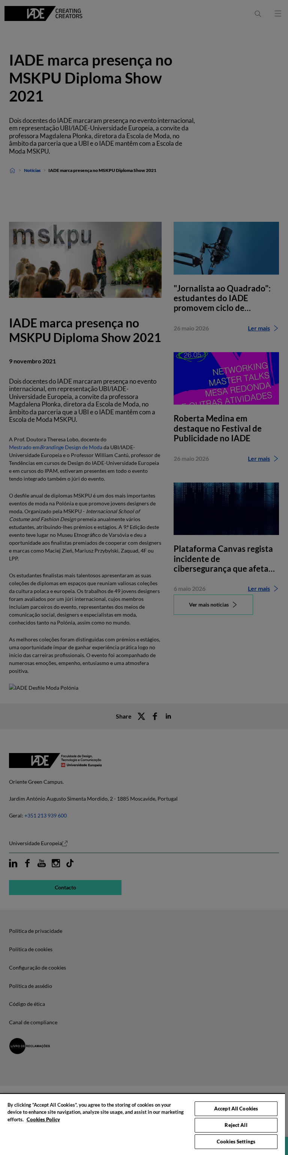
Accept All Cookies (236, 1109)
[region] (142, 1124)
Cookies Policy (43, 1119)
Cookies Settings (236, 1142)
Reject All (236, 1125)
